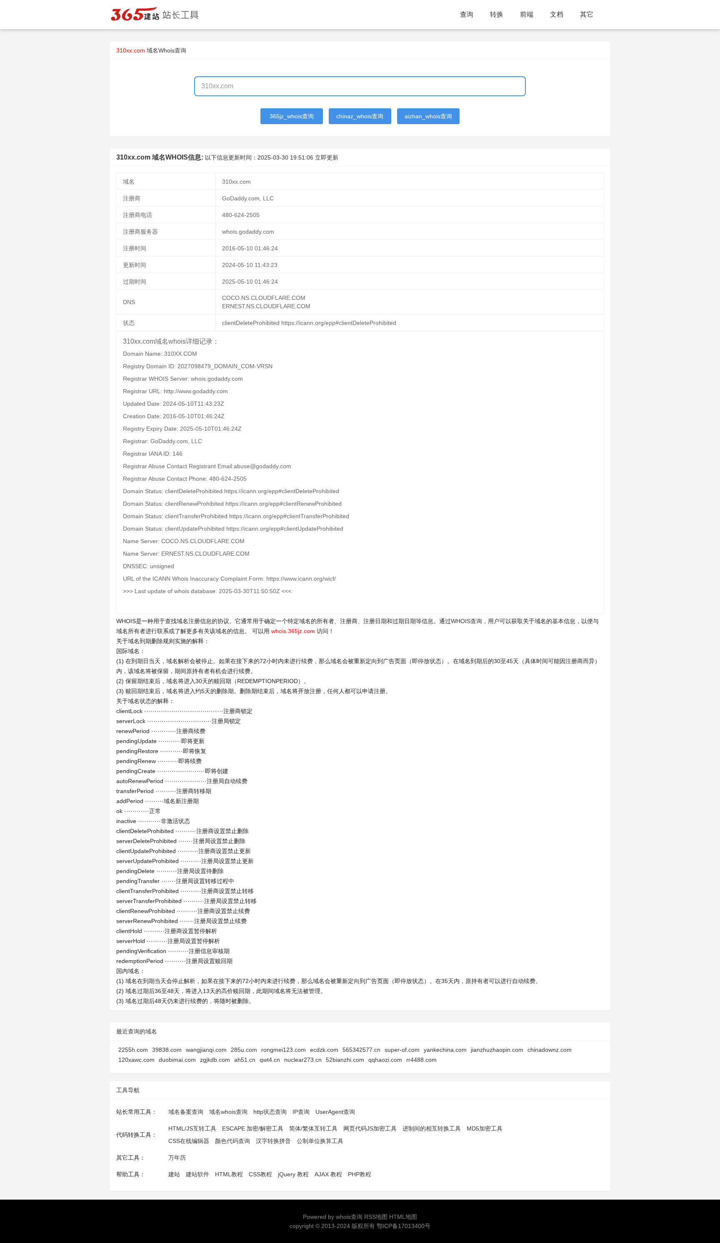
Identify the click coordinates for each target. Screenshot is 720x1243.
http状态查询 (270, 1111)
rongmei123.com (283, 1049)
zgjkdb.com (215, 1059)
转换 (496, 14)
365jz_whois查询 (292, 116)
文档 (556, 14)
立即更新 (326, 157)
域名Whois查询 (166, 50)
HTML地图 (403, 1216)
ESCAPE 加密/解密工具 (252, 1128)
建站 (174, 1174)
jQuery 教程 (293, 1174)
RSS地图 (376, 1216)
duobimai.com (177, 1059)
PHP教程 (359, 1174)
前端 (526, 14)
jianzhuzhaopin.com (497, 1049)
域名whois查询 (228, 1111)
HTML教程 (229, 1174)
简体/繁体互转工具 (313, 1128)
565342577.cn (361, 1049)
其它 (586, 14)
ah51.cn (244, 1059)
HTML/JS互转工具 (192, 1128)
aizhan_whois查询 (428, 116)
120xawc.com (136, 1059)
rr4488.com (421, 1059)
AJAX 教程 (328, 1174)
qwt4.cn (270, 1059)
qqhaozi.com (385, 1059)
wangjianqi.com (206, 1049)
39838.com (167, 1049)
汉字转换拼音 (273, 1141)
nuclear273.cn (303, 1059)
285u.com (244, 1049)
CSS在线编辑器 (188, 1141)
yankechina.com (445, 1049)
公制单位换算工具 (320, 1141)
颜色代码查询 (232, 1141)
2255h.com (133, 1049)
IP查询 (301, 1111)
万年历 (177, 1157)
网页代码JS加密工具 (370, 1128)
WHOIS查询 (466, 621)
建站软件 (197, 1174)
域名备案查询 (185, 1111)
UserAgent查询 (335, 1111)
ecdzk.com (324, 1049)
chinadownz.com (550, 1049)
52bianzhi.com (345, 1059)
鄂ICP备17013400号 (403, 1226)
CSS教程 (260, 1174)
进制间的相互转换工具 (431, 1128)
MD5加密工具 (484, 1128)
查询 (466, 14)
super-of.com (402, 1049)
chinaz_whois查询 (359, 116)
